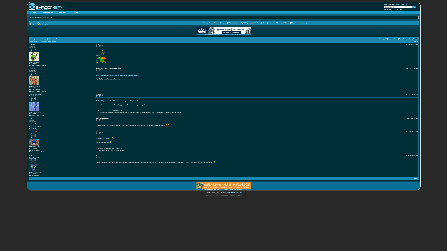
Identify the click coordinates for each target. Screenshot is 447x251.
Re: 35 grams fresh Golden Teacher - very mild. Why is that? (118, 101)
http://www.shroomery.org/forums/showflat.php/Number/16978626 (117, 75)
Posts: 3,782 (32, 174)
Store (287, 23)
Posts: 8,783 (32, 128)
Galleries (256, 23)
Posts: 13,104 (33, 88)
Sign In (34, 24)
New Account (388, 9)
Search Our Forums (402, 4)
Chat (280, 23)
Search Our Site (389, 4)
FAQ (264, 23)
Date (414, 39)
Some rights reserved (234, 192)
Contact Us (403, 9)
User (410, 39)
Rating (405, 39)
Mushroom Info (48, 13)
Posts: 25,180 (33, 148)
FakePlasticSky (35, 94)
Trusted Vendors (234, 23)
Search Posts (220, 23)
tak (31, 155)
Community (62, 13)
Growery (304, 23)
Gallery (76, 13)
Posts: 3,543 (32, 113)
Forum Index (209, 23)
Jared (32, 118)
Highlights (246, 23)
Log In (396, 9)
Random (295, 23)
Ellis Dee (33, 68)
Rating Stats (52, 41)
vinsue (32, 44)
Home (34, 13)
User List (272, 23)
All (386, 39)
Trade (396, 39)
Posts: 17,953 (33, 63)
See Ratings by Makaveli (38, 41)
